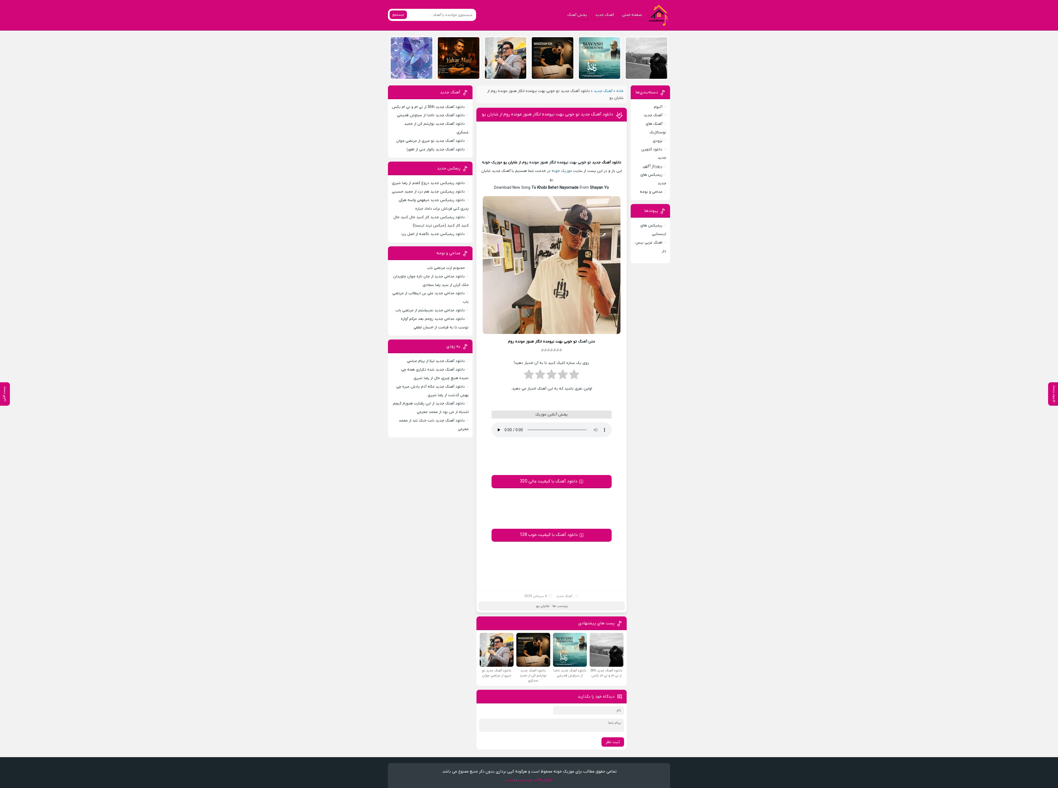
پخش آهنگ (577, 15)
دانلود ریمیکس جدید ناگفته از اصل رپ (433, 234)
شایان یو (510, 162)
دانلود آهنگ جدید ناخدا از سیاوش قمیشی (431, 115)
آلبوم (658, 107)
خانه (620, 91)
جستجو (398, 14)
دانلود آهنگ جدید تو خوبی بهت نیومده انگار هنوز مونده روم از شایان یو (547, 114)
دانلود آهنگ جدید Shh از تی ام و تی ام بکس (428, 107)
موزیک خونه (562, 171)
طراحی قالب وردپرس (535, 779)
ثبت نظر (613, 742)
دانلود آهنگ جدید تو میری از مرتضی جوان (430, 141)
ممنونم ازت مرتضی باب (446, 268)
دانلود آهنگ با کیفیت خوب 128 (549, 535)
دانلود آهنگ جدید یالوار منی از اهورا (436, 149)
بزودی (657, 141)
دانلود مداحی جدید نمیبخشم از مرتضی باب (430, 310)
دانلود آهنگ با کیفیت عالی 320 (548, 481)
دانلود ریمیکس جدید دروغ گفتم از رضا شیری (428, 183)
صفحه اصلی (632, 15)
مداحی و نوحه (651, 192)
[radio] (574, 376)
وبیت (510, 779)
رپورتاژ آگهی (652, 166)
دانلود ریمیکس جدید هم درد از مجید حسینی (428, 191)
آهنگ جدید (604, 15)
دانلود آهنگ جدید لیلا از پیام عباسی (436, 361)
